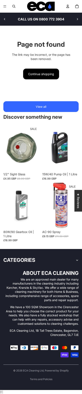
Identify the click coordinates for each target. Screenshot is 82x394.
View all (41, 106)
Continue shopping (41, 74)
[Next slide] (77, 19)
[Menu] (5, 6)
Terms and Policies (41, 379)
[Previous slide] (4, 19)
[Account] (67, 6)
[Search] (14, 6)
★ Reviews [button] (78, 200)
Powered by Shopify (57, 370)
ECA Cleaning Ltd (33, 370)
